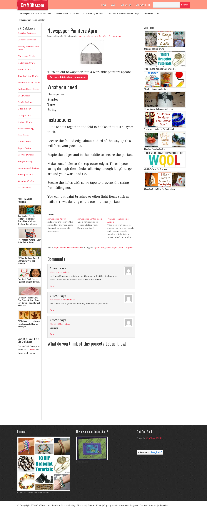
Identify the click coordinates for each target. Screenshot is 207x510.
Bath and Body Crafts (28, 89)
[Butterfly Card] (92, 459)
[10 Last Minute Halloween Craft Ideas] (165, 106)
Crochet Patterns (27, 39)
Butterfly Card (82, 461)
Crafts (32, 349)
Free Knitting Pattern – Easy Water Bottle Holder (29, 241)
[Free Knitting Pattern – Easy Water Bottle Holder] (30, 237)
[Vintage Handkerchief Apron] (122, 227)
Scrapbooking (25, 161)
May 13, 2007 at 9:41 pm (60, 324)
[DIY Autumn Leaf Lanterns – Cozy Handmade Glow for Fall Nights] (30, 319)
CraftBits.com (32, 5)
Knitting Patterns (27, 33)
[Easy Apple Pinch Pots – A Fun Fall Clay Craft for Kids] (30, 277)
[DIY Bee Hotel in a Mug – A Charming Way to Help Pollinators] (30, 256)
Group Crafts (25, 115)
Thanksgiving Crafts (28, 76)
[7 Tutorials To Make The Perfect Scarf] (165, 127)
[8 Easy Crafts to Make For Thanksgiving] (165, 187)
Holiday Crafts (25, 122)
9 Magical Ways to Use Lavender (32, 19)
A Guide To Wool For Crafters (67, 13)
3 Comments (115, 36)
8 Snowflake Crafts (151, 13)
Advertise (163, 505)
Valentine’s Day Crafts (29, 82)
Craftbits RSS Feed (155, 438)
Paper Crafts (84, 36)
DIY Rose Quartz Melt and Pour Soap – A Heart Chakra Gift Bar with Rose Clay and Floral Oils (29, 301)
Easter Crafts (25, 69)
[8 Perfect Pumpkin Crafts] (165, 147)
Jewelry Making (26, 128)
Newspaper (111, 247)
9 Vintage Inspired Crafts (154, 48)
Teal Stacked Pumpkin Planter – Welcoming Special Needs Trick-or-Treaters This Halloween (27, 219)
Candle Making (25, 102)
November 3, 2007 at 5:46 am (62, 300)
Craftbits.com (43, 505)
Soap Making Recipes (28, 168)
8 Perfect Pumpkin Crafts (154, 149)
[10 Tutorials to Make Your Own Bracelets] (165, 66)
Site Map (81, 505)
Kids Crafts (23, 135)
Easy (103, 247)
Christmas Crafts (26, 56)
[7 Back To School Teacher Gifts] (165, 86)
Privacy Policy (68, 505)
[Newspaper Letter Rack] (92, 223)
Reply (52, 286)
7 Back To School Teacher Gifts (156, 88)
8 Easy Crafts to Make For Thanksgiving (159, 189)
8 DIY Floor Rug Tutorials (93, 13)
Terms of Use (95, 505)
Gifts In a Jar (24, 108)
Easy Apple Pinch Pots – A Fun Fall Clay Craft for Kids (29, 280)
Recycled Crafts (98, 36)
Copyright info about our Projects (120, 505)
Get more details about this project (68, 77)
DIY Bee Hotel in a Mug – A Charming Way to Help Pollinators (28, 260)
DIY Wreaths (24, 187)
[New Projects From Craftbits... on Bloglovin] (150, 453)
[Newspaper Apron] (62, 224)
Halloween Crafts (26, 62)
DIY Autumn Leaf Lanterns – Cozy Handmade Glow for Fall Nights (29, 324)
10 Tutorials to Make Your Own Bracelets (159, 68)
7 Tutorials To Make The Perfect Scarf (159, 129)
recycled (129, 247)
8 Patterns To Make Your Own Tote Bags (123, 13)
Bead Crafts (24, 95)
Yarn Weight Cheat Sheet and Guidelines (35, 13)
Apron (97, 247)
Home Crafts (24, 141)
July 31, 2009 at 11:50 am (60, 272)
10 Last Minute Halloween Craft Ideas (158, 108)
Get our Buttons (148, 505)
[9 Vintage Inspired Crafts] (165, 46)
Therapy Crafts (25, 174)
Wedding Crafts (26, 181)
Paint (121, 247)
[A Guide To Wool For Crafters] (165, 167)
